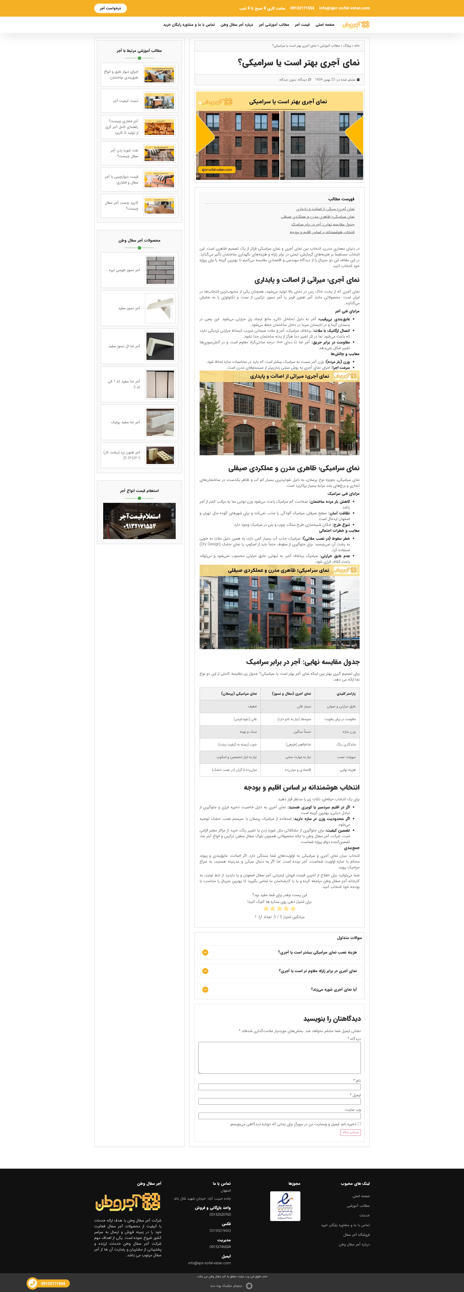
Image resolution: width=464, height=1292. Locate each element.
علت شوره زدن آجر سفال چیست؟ (124, 153)
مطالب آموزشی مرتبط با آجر (139, 51)
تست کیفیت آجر (125, 101)
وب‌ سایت (353, 1110)
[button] (279, 952)
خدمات (364, 1215)
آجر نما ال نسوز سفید (124, 346)
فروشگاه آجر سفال (356, 1235)
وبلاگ (347, 45)
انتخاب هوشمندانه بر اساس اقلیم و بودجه (322, 232)
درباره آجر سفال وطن (237, 25)
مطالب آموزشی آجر (274, 25)
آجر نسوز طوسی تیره (124, 270)
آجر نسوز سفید (129, 308)
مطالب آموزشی (330, 45)
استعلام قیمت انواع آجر (139, 491)
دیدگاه (354, 1039)
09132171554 (302, 8)
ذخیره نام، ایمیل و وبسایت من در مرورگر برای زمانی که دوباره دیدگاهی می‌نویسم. (293, 1124)
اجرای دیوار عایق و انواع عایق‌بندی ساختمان (121, 74)
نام (357, 1081)
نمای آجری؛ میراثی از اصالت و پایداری (325, 209)
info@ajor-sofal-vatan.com (344, 8)
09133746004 (220, 1247)
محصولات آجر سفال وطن (139, 240)
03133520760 (220, 1215)
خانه (357, 45)
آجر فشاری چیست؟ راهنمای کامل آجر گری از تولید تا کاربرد (121, 127)
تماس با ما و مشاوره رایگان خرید (189, 25)
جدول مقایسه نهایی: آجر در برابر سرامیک (323, 224)
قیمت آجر (302, 25)
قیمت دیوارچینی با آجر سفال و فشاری (121, 179)
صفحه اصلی (325, 25)
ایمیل (355, 1095)
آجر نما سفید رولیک (125, 422)
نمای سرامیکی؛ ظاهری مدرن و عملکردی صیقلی (318, 217)
